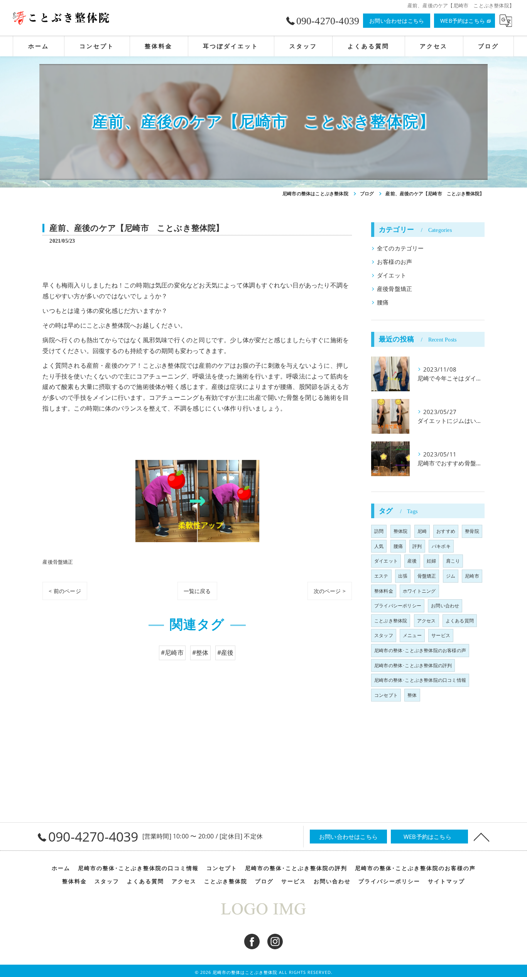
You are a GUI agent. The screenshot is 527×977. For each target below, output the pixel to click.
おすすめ (445, 531)
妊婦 (431, 561)
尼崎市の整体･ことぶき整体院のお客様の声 (420, 650)
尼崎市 (472, 576)
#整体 (200, 652)
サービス (440, 635)
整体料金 (383, 591)
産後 (412, 561)
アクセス (426, 620)
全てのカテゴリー (400, 248)
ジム (450, 576)
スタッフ (383, 635)
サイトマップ (446, 881)
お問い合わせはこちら (396, 20)
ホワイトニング (419, 591)
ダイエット (391, 275)
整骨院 (472, 531)
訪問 (378, 531)
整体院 (401, 531)
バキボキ (441, 546)
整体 (412, 695)
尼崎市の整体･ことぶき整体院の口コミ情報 (420, 680)
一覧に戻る (197, 591)
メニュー (412, 635)
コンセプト (386, 695)
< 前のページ (65, 591)
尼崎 (422, 531)
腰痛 (382, 302)
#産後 (225, 652)
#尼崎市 (172, 652)
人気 (378, 546)
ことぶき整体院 (390, 620)
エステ (381, 576)
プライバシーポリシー (397, 605)
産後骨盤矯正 (57, 561)
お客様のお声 (394, 261)
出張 (402, 576)
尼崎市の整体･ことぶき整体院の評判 (413, 665)
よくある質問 (460, 620)
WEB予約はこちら (462, 20)
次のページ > (330, 591)
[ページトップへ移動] (481, 836)
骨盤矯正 (426, 576)
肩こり (453, 561)
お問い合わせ (445, 605)
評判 (417, 546)
